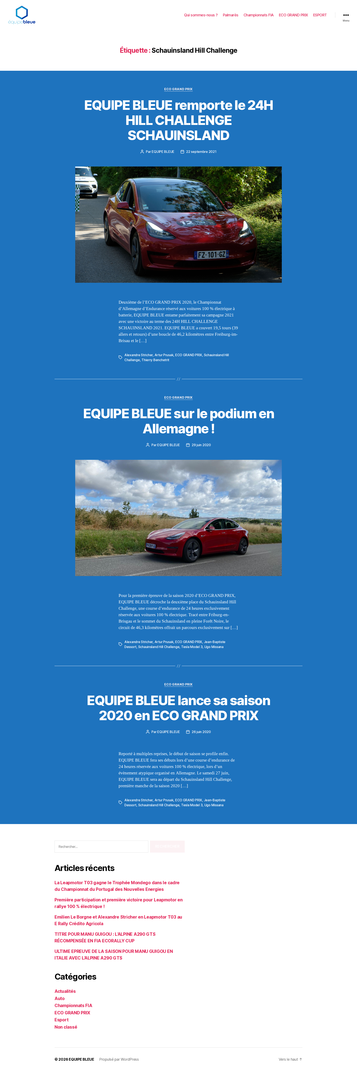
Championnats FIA (259, 15)
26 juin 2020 (201, 732)
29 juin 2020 (201, 445)
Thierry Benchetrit (155, 360)
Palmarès (230, 15)
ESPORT (320, 15)
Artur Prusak (164, 355)
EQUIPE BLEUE (163, 152)
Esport (61, 1019)
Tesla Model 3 (192, 647)
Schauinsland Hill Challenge (159, 647)
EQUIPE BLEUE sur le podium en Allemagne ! (178, 420)
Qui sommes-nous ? (201, 15)
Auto (60, 998)
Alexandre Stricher (138, 355)
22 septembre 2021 (201, 152)
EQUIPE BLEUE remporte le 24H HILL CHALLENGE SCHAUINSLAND (178, 120)
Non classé (66, 1027)
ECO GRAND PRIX (293, 15)
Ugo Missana (214, 647)
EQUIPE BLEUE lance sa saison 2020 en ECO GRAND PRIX (178, 707)
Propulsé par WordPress (119, 1059)
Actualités (65, 991)
